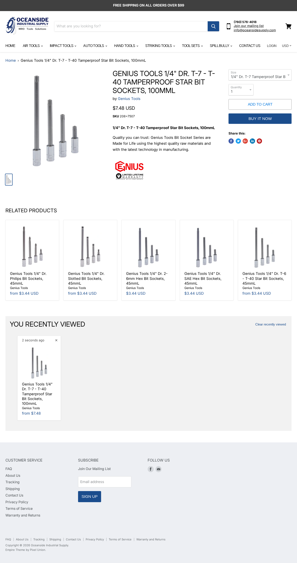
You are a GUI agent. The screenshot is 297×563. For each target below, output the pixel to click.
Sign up (90, 496)
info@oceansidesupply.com (255, 30)
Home (10, 46)
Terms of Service (19, 509)
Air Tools (31, 46)
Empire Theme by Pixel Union (25, 549)
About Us (12, 475)
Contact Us (249, 46)
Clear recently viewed (270, 324)
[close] (56, 340)
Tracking (12, 482)
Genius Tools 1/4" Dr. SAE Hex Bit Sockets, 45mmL (203, 278)
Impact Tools (62, 46)
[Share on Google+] (245, 141)
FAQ (8, 469)
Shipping (12, 489)
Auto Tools (94, 46)
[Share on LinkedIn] (252, 141)
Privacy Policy (16, 502)
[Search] (213, 26)
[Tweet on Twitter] (238, 141)
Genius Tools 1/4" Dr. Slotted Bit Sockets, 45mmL (86, 278)
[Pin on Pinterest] (259, 141)
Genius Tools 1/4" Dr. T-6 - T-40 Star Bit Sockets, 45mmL (264, 278)
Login (271, 46)
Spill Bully (220, 46)
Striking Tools (159, 46)
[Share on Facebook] (231, 141)
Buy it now (260, 118)
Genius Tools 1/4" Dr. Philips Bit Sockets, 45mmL (28, 278)
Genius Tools (129, 98)
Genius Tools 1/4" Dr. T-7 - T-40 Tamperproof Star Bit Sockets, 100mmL (37, 394)
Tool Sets (191, 46)
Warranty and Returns (22, 515)
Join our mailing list (249, 26)
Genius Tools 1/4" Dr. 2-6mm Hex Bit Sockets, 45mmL (147, 278)
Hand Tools (125, 46)
